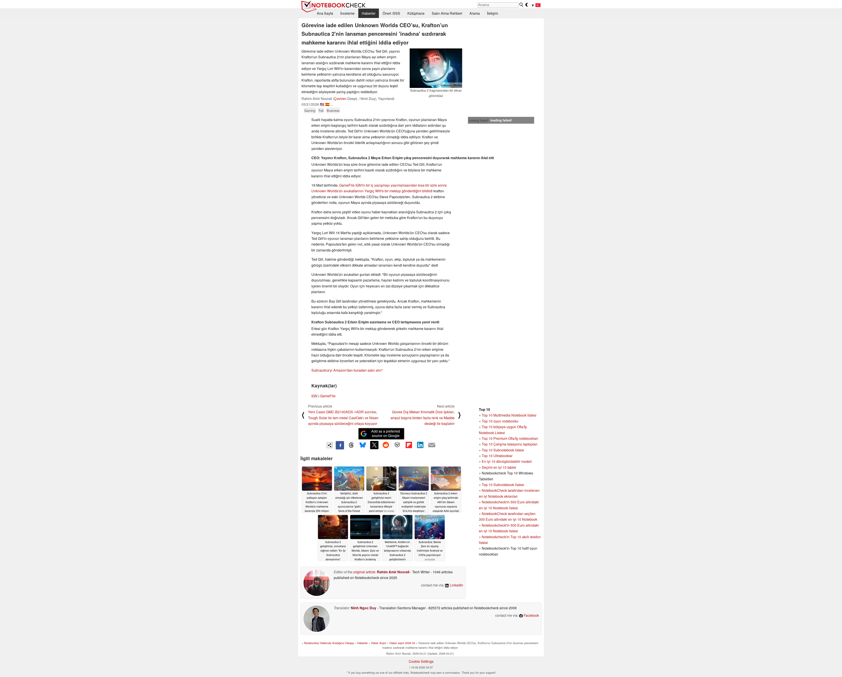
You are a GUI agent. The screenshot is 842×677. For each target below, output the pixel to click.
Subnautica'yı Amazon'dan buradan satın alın (346, 370)
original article (364, 571)
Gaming (309, 110)
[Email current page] (432, 445)
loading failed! (478, 120)
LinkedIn (456, 585)
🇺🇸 (322, 104)
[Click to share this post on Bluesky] (363, 445)
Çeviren (340, 98)
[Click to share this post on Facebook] (340, 445)
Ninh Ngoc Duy (363, 607)
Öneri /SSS (391, 13)
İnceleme (347, 13)
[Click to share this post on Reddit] (386, 445)
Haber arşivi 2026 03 (402, 643)
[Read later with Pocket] (397, 445)
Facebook (531, 615)
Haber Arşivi (378, 643)
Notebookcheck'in (496, 525)
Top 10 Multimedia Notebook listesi (509, 415)
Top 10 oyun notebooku (500, 421)
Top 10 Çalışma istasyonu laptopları (509, 444)
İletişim (492, 13)
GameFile (347, 185)
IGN (314, 395)
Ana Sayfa (325, 13)
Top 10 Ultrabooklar (497, 455)
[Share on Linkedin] (420, 445)
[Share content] (330, 445)
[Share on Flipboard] (409, 445)
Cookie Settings (421, 661)
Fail (321, 110)
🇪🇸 (327, 104)
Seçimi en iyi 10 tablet (499, 467)
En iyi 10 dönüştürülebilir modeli (507, 461)
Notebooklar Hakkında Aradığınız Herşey (329, 643)
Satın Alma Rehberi (447, 13)
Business (333, 110)
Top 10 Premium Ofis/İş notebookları (510, 438)
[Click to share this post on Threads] (351, 445)
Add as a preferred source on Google (385, 433)
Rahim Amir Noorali (393, 571)
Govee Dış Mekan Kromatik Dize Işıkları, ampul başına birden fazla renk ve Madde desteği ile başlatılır (423, 417)
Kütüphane (416, 13)
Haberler (368, 13)
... (331, 104)
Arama (474, 13)
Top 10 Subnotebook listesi (503, 450)
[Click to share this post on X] (374, 445)
